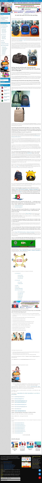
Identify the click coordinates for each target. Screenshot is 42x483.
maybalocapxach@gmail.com (19, 398)
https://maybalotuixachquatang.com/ (20, 402)
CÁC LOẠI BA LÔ (3, 27)
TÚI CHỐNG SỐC (4, 49)
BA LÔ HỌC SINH (4, 31)
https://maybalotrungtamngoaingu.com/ (20, 425)
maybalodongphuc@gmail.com (19, 205)
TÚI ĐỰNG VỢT (4, 50)
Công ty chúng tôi (28, 213)
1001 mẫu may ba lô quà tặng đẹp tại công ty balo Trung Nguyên (4, 18)
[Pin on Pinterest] (27, 435)
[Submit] (9, 80)
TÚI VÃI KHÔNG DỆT (4, 48)
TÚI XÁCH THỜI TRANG (19, 288)
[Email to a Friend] (26, 435)
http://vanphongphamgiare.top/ (20, 410)
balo (13, 154)
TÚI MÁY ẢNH (3, 51)
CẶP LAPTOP (3, 37)
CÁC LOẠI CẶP (4, 36)
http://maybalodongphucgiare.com (21, 400)
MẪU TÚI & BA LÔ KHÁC (4, 45)
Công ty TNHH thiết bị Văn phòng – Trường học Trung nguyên (30, 250)
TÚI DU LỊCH (3, 42)
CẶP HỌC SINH (4, 38)
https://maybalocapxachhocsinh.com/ (20, 427)
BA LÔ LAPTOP (4, 30)
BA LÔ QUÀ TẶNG (4, 24)
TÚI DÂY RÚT (20, 297)
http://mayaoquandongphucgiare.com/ (21, 406)
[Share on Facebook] (23, 435)
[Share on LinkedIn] (29, 435)
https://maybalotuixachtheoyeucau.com (20, 431)
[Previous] (11, 447)
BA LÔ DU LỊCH (4, 29)
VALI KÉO (2, 40)
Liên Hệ (2, 15)
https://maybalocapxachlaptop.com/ (19, 424)
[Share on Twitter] (24, 435)
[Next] (41, 447)
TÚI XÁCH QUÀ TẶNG (4, 26)
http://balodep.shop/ (18, 408)
